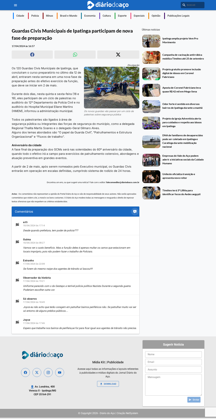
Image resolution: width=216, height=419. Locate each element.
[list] (75, 275)
